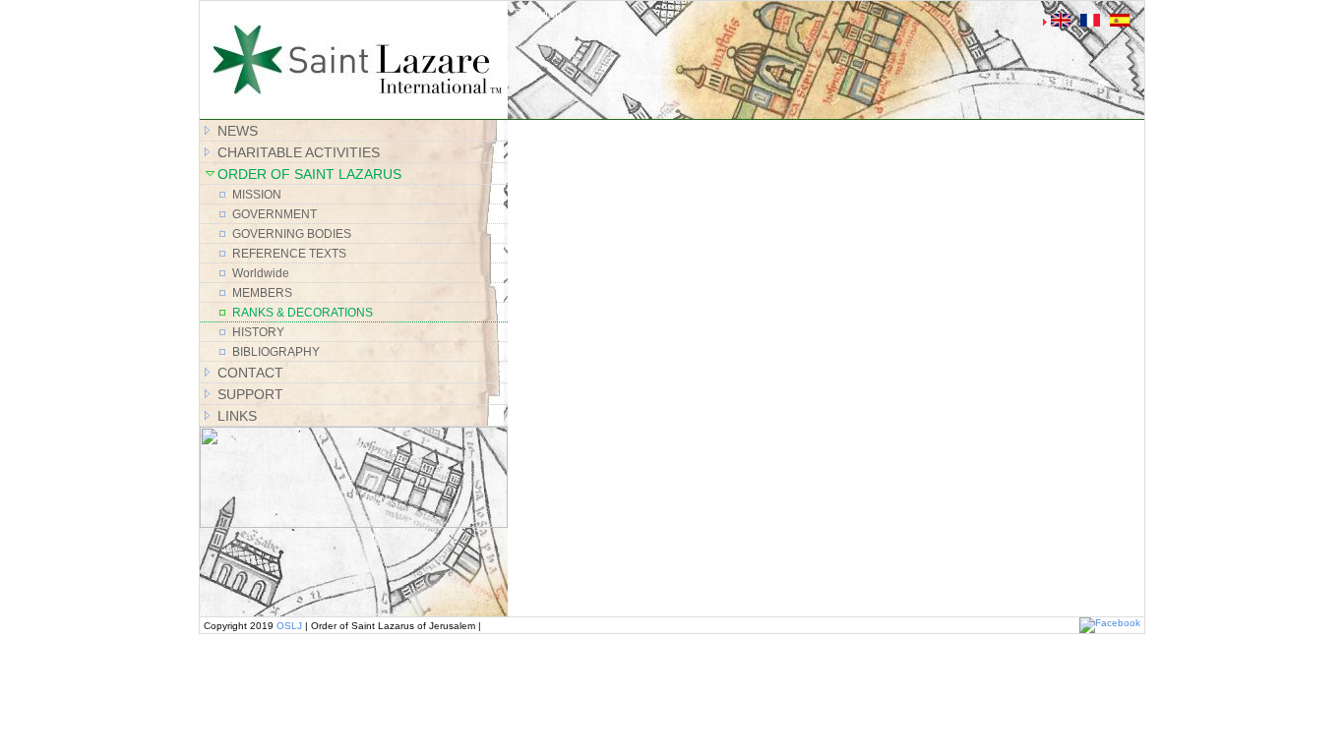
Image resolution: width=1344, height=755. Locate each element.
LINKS (237, 416)
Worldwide (260, 273)
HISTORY (258, 332)
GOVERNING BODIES (291, 234)
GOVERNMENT (274, 214)
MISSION (256, 195)
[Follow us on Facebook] (1109, 622)
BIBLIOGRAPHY (276, 352)
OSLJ (289, 625)
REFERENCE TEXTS (289, 254)
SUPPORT (250, 394)
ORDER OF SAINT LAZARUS (309, 174)
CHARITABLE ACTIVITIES (298, 152)
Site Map (538, 14)
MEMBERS (262, 293)
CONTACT (250, 372)
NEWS (237, 131)
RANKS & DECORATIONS (302, 312)
